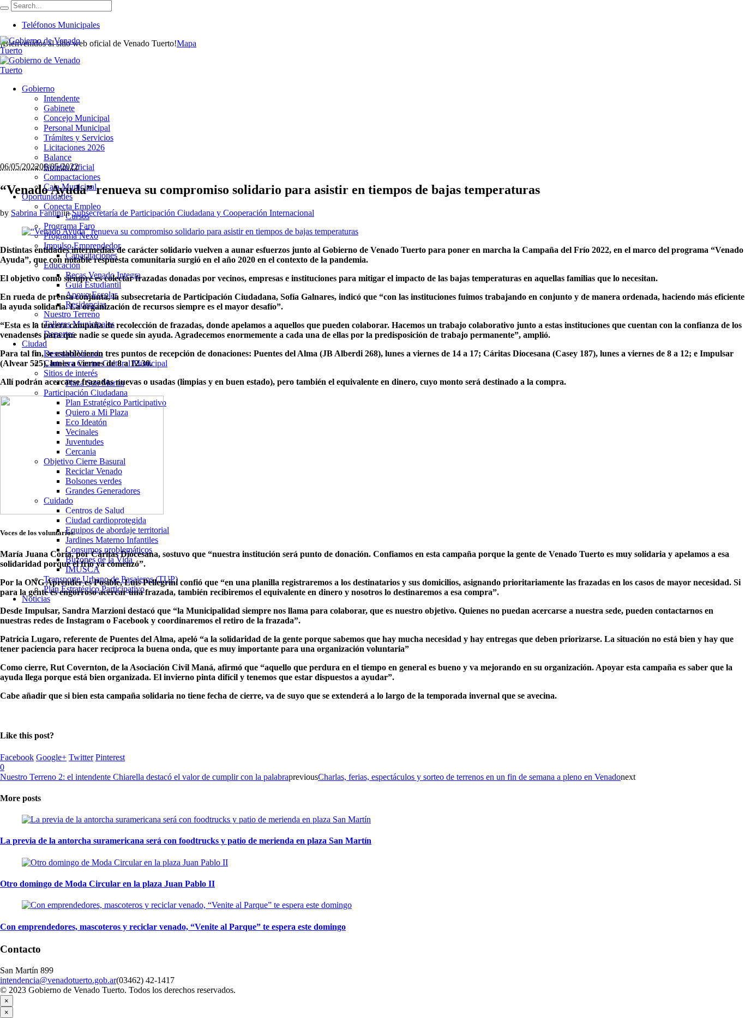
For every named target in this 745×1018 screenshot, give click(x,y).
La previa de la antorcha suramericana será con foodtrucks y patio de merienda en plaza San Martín (185, 840)
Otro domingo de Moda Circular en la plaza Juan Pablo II (107, 883)
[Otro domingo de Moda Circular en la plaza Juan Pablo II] (125, 862)
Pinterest (110, 757)
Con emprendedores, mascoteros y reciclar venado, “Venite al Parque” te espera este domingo (173, 926)
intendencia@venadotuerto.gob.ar (58, 980)
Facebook (17, 757)
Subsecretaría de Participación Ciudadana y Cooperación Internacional (193, 212)
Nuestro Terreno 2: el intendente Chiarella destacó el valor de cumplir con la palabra (144, 776)
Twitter (81, 757)
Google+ (51, 757)
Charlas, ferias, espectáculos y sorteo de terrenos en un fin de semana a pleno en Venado (469, 776)
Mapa (186, 43)
